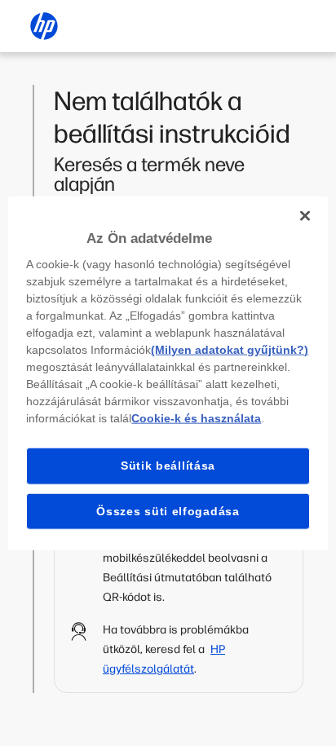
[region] (167, 373)
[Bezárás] (305, 215)
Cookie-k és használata (196, 418)
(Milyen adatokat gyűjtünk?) (229, 349)
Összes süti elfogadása (167, 510)
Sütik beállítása (168, 465)
